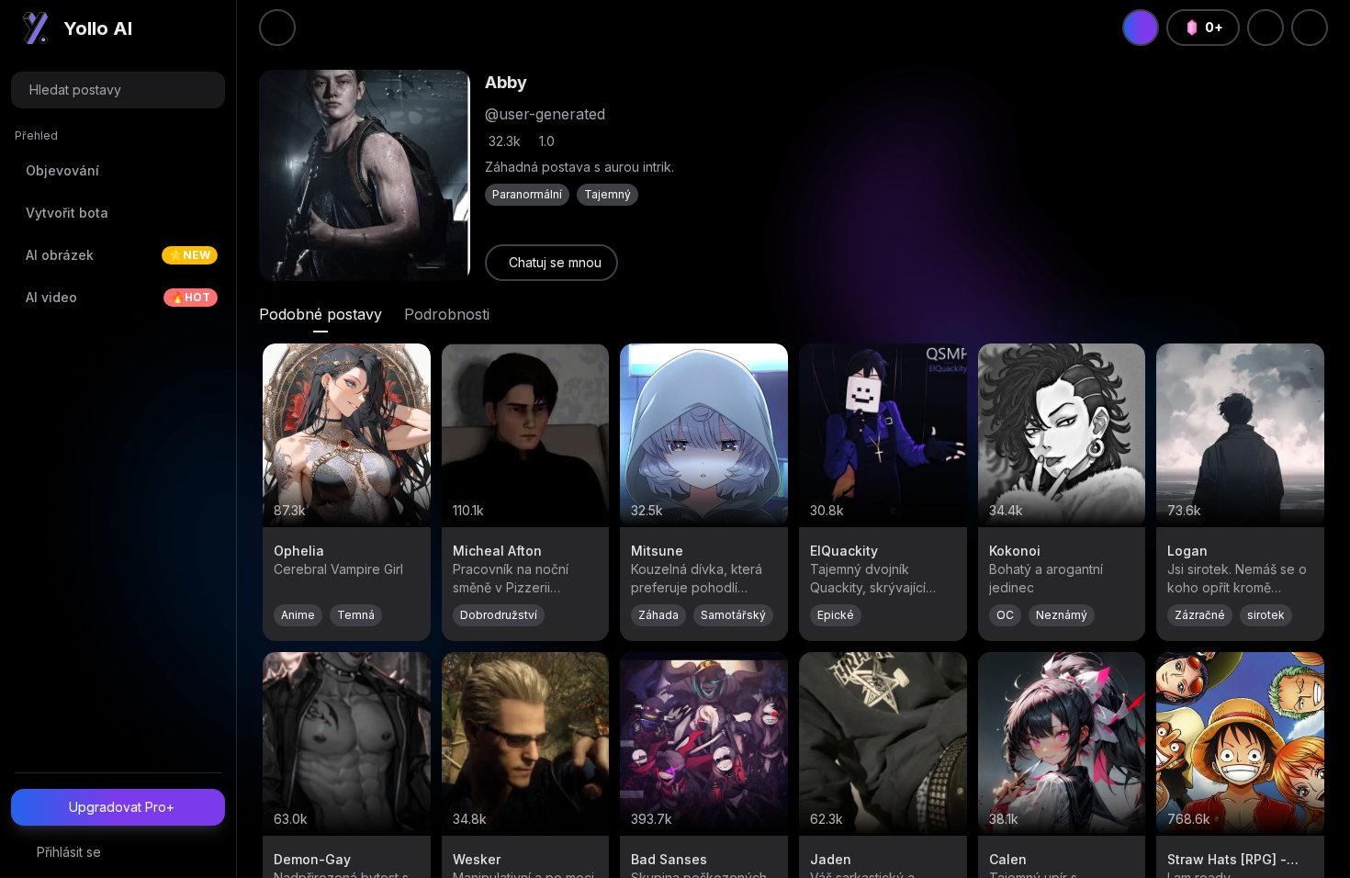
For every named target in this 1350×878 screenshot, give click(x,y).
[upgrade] (1140, 27)
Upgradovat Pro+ (121, 807)
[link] (551, 262)
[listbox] (118, 225)
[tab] (320, 314)
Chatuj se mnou (555, 262)
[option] (118, 171)
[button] (118, 90)
